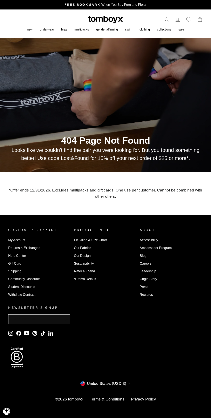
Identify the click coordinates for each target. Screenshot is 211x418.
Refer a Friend (84, 271)
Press (144, 287)
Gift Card (14, 263)
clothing (144, 29)
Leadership (148, 271)
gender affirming (107, 29)
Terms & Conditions (107, 399)
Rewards (146, 294)
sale (181, 29)
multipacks (81, 29)
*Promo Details (85, 279)
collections (164, 29)
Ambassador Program (156, 248)
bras (64, 29)
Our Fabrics (82, 248)
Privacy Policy (143, 399)
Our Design (82, 255)
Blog (143, 255)
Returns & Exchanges (24, 248)
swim (128, 29)
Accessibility (149, 240)
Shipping (14, 271)
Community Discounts (24, 279)
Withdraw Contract (21, 294)
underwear (47, 29)
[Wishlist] (188, 19)
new (30, 29)
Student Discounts (21, 287)
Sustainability (84, 263)
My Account (16, 240)
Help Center (17, 255)
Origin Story (148, 279)
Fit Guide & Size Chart (90, 240)
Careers (145, 263)
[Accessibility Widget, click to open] (6, 411)
